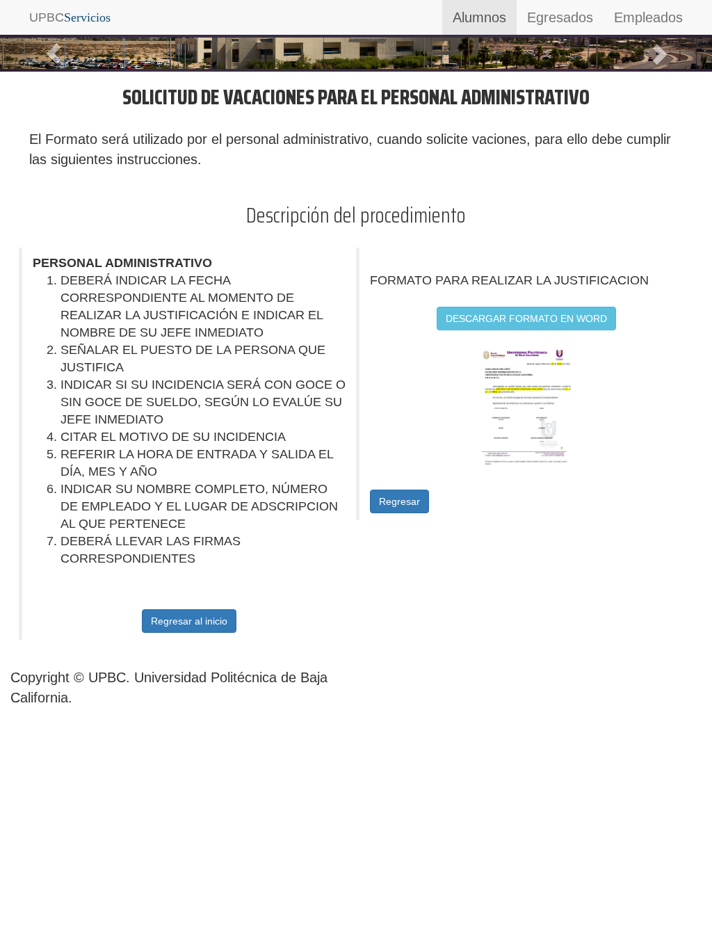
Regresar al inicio (189, 621)
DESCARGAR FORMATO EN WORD (526, 318)
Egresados (560, 17)
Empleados (648, 17)
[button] (53, 53)
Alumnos (479, 17)
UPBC (70, 17)
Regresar (399, 501)
